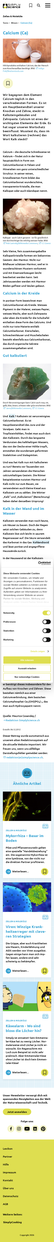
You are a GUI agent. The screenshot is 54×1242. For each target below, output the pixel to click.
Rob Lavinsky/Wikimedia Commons (22, 243)
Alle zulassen (27, 660)
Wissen (14, 22)
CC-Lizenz (46, 243)
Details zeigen (38, 651)
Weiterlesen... (20, 871)
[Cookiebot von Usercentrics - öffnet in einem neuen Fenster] (38, 563)
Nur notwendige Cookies (27, 677)
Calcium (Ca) (26, 22)
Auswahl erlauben (27, 668)
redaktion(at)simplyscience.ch (24, 757)
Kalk (11, 416)
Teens (5, 22)
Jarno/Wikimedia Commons (18, 408)
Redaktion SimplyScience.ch (23, 720)
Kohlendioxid (41, 542)
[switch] (46, 621)
